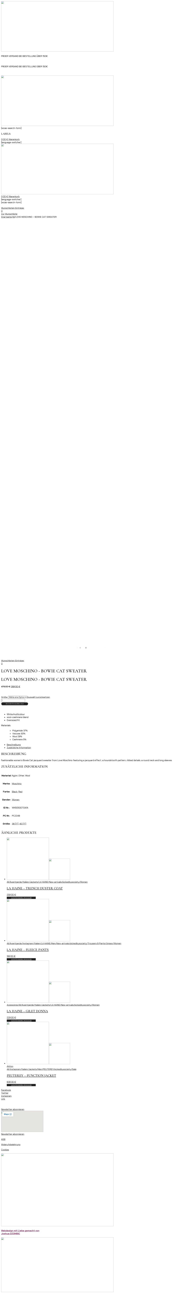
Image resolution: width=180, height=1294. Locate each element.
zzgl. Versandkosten (28, 691)
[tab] (93, 744)
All (14, 216)
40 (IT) (22, 823)
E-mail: (50, 61)
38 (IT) (15, 823)
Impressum (6, 1104)
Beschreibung (14, 744)
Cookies (5, 1149)
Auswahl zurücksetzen (38, 697)
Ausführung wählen (21, 898)
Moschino (17, 783)
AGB (3, 1139)
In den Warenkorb (15, 704)
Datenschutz (20, 1104)
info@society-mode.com (66, 61)
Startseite (6, 216)
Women (15, 799)
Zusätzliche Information (19, 747)
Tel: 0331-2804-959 (34, 61)
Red (20, 791)
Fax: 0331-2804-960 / (12, 61)
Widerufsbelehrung (10, 1144)
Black (14, 791)
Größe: (4, 697)
